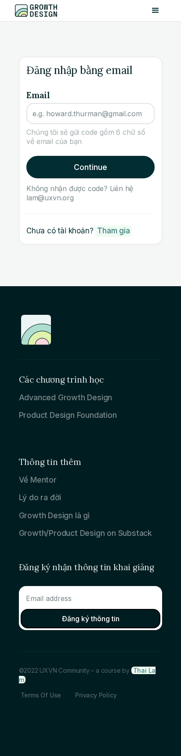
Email (38, 95)
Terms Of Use (41, 695)
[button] (155, 10)
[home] (41, 10)
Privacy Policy (95, 695)
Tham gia (113, 230)
